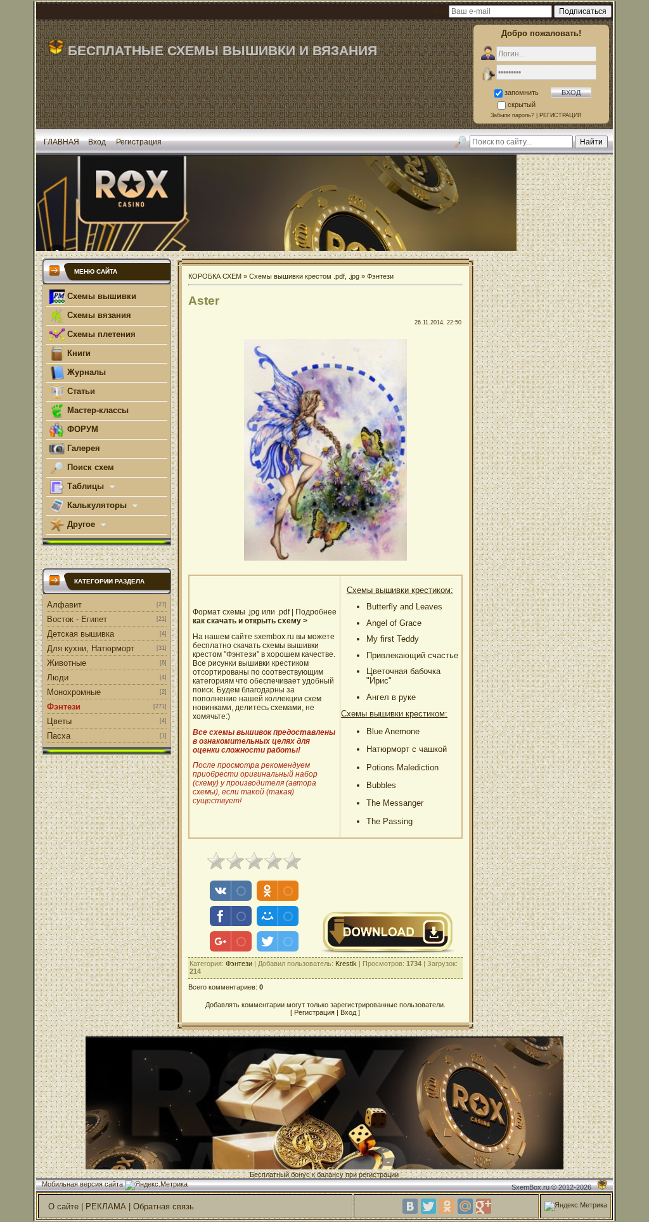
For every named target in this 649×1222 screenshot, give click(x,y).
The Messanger (394, 803)
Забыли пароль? (512, 115)
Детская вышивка (80, 634)
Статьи (80, 391)
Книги (78, 353)
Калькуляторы (97, 505)
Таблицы (85, 486)
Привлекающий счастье (412, 655)
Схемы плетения (100, 334)
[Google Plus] (483, 1206)
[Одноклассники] (446, 1206)
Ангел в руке (391, 697)
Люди (57, 677)
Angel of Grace (393, 623)
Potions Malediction (402, 767)
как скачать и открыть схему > (250, 620)
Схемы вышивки (100, 296)
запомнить (521, 92)
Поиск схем (89, 467)
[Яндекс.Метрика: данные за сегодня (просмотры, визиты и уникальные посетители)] (156, 1185)
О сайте (63, 1206)
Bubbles (381, 785)
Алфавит (64, 604)
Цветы (59, 721)
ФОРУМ (81, 429)
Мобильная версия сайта (82, 1184)
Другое (81, 524)
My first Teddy (392, 639)
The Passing (389, 821)
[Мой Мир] (465, 1206)
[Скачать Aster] (387, 951)
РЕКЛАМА (106, 1206)
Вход (97, 141)
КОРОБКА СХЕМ (214, 276)
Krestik (346, 963)
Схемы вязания (98, 315)
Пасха (58, 736)
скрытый (522, 104)
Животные (66, 663)
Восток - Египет (77, 619)
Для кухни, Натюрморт (90, 648)
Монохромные (74, 692)
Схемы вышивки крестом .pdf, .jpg (304, 276)
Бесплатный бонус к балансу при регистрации (324, 1174)
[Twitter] (428, 1206)
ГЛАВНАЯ (61, 141)
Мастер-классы (97, 410)
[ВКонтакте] (410, 1206)
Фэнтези (63, 706)
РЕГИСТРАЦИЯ (560, 115)
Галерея (82, 448)
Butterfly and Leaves (404, 606)
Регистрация (139, 141)
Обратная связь (163, 1206)
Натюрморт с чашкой (406, 749)
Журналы (85, 372)
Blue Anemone (393, 731)
